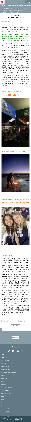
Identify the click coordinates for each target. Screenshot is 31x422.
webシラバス (3, 381)
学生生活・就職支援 (5, 366)
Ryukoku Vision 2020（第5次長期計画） (9, 372)
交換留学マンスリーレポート (10, 10)
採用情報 (3, 399)
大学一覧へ (15, 325)
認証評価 (3, 375)
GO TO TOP (1, 329)
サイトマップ (3, 402)
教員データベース (4, 378)
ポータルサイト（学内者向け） (7, 387)
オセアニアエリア (21, 10)
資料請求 (3, 396)
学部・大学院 (3, 363)
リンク (2, 414)
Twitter (9, 351)
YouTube (18, 351)
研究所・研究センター (5, 360)
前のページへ (6, 321)
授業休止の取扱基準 (5, 390)
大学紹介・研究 (4, 357)
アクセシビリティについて (6, 411)
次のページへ (23, 321)
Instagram (22, 351)
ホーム (1, 10)
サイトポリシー (4, 405)
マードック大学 (5, 12)
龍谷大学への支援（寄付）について (8, 393)
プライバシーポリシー (5, 408)
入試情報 (3, 354)
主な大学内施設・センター (6, 369)
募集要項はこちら (15, 337)
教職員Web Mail (4, 384)
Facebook (13, 351)
